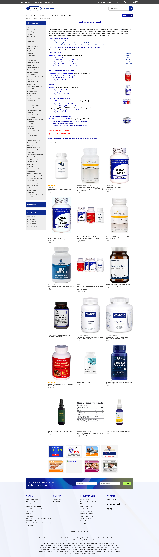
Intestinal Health (31, 117)
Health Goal (44, 15)
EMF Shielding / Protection (34, 86)
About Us (28, 513)
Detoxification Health (32, 81)
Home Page (31, 204)
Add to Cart (61, 167)
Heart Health (30, 107)
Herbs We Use (30, 501)
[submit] (131, 8)
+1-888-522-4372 (50, 8)
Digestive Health (31, 84)
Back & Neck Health (32, 39)
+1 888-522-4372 (113, 499)
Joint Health (30, 128)
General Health (31, 100)
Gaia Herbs (83, 521)
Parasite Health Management (35, 154)
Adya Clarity (30, 32)
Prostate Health (31, 157)
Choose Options (90, 216)
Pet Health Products (32, 187)
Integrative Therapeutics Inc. (88, 501)
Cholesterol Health (32, 70)
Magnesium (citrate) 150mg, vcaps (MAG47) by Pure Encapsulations (90, 337)
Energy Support (31, 93)
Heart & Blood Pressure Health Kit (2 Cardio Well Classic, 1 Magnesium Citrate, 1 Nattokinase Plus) (90, 288)
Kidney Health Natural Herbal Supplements (35, 120)
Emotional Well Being (33, 88)
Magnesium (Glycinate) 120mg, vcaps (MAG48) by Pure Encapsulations (117, 337)
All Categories (31, 15)
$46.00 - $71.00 (31, 219)
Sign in (119, 2)
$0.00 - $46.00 (31, 216)
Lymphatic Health (32, 135)
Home (27, 18)
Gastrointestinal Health (33, 98)
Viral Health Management (34, 183)
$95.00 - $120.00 (31, 224)
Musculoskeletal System (34, 142)
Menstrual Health (31, 138)
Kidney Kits (30, 123)
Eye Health (30, 96)
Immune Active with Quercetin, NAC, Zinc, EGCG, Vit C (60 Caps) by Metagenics (118, 285)
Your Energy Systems (86, 513)
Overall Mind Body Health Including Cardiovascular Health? (70, 43)
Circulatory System (32, 72)
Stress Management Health (34, 176)
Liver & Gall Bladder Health (34, 131)
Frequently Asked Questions (34, 506)
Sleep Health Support (33, 169)
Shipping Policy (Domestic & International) (38, 523)
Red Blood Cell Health (33, 159)
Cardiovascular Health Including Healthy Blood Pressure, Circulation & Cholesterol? (77, 45)
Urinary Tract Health (32, 180)
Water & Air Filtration (32, 185)
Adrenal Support (31, 29)
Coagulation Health (32, 74)
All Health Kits (31, 36)
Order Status (99, 2)
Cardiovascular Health (44, 18)
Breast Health (31, 55)
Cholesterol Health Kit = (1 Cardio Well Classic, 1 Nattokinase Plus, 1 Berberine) (89, 237)
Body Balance (31, 51)
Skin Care (30, 166)
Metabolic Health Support (34, 140)
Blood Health (30, 43)
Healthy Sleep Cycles (33, 105)
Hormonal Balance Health (34, 110)
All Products (66, 15)
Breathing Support (32, 58)
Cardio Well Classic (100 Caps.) (57, 239)
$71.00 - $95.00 (31, 221)
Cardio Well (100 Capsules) (114, 187)
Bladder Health (31, 41)
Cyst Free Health (31, 79)
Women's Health (31, 190)
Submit (127, 483)
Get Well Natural (85, 499)
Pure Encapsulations (86, 506)
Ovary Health (30, 145)
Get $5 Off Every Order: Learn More (44, 2)
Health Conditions (31, 504)
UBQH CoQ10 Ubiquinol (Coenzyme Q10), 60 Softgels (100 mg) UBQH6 (90, 434)
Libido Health (30, 126)
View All (82, 524)
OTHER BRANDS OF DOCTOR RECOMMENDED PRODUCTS (35, 194)
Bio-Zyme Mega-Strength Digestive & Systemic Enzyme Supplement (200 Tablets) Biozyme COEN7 (90, 189)
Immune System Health (33, 112)
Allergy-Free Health (32, 34)
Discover (55, 15)
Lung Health (30, 133)
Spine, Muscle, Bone (32, 171)
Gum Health (30, 103)
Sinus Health (30, 164)
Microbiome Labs (85, 509)
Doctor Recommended (32, 499)
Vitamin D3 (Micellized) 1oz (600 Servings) (118, 431)
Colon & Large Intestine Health (35, 77)
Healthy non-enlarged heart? (60, 41)
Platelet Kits (30, 152)
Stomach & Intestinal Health (34, 173)
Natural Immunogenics (86, 511)
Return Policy (30, 516)
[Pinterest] (111, 508)
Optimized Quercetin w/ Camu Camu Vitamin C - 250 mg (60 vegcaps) (119, 383)
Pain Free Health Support (34, 147)
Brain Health (30, 53)
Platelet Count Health (33, 150)
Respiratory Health (32, 161)
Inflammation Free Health (34, 115)
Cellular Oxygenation (33, 67)
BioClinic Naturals (85, 518)
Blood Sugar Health (32, 48)
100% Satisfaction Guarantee (34, 509)
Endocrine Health (32, 91)
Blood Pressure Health (33, 46)
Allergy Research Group (87, 516)
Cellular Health (31, 65)
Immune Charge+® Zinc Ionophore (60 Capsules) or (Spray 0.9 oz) (59, 335)
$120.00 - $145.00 (32, 226)
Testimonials (29, 525)
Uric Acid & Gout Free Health (35, 178)
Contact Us (111, 2)
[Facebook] (108, 508)
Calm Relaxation (31, 60)
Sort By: (51, 142)
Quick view (61, 164)
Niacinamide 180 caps (83, 382)
